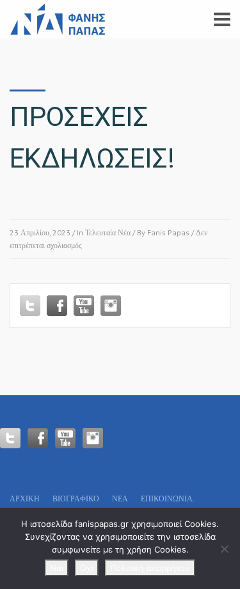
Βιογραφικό (75, 498)
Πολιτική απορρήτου (150, 568)
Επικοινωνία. (168, 498)
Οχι (86, 568)
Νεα (120, 498)
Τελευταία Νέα (108, 232)
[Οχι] (224, 548)
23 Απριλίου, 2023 (40, 232)
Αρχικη (25, 498)
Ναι (56, 568)
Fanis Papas (168, 232)
